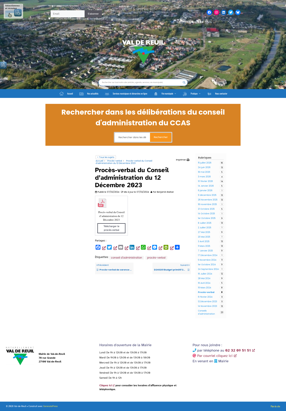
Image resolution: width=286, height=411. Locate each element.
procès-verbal (156, 257)
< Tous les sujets (105, 157)
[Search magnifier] (184, 82)
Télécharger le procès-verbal (111, 228)
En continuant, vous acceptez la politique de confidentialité (76, 19)
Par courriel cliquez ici (215, 355)
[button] (164, 93)
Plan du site (275, 406)
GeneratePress (50, 406)
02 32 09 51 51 (238, 350)
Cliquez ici (105, 385)
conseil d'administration (126, 257)
